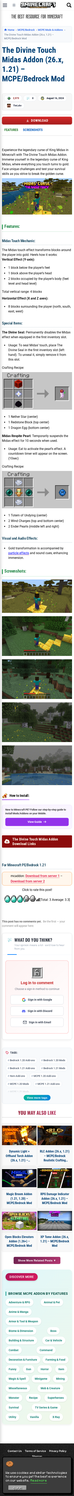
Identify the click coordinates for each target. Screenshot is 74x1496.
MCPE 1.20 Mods (19, 1083)
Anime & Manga (18, 1311)
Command (46, 1350)
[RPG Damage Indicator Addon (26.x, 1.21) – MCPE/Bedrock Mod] (54, 1178)
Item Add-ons (17, 1075)
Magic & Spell (17, 1378)
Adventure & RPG (19, 1302)
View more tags (37, 1097)
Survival (14, 1407)
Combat (14, 1350)
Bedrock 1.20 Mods (54, 1060)
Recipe (33, 1397)
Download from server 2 (28, 881)
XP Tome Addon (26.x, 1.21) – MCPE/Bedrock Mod (54, 1241)
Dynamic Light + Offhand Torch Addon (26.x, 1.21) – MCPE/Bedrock (19, 1156)
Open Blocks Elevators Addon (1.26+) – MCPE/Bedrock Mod (19, 1241)
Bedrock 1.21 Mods (54, 1068)
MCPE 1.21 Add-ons (48, 1083)
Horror (45, 1369)
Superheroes (56, 1397)
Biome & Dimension (21, 1330)
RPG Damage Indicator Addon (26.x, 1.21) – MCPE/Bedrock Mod (54, 1198)
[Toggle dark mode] (14, 5)
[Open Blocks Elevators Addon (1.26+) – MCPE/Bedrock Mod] (19, 1221)
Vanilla (34, 1417)
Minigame (41, 1378)
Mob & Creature (50, 1388)
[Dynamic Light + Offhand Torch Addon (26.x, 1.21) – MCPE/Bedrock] (19, 1135)
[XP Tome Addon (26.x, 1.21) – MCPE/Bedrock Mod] (54, 1221)
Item (61, 1369)
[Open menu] (5, 5)
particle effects (18, 553)
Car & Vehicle (53, 1340)
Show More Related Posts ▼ (37, 1260)
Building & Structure (21, 1340)
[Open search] (69, 5)
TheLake (17, 105)
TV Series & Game (46, 1407)
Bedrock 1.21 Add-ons (22, 1068)
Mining (60, 1378)
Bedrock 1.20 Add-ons (22, 1060)
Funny (12, 1369)
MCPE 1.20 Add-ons (45, 1075)
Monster (14, 1397)
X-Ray (56, 1417)
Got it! (17, 1488)
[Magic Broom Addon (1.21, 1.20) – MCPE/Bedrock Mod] (19, 1178)
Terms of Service (35, 1451)
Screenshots (33, 130)
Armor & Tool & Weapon (23, 1321)
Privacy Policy (58, 1451)
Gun (28, 1369)
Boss (53, 1330)
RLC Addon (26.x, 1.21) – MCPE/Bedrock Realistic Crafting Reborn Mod (54, 1156)
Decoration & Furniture (23, 1359)
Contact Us (15, 1451)
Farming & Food (55, 1359)
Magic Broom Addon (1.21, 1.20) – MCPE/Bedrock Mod (19, 1198)
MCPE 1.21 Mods (19, 1091)
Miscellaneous (18, 1388)
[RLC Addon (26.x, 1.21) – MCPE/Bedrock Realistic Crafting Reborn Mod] (54, 1135)
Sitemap (37, 1456)
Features (11, 130)
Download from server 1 (42, 876)
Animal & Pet (52, 1302)
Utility (12, 1417)
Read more (39, 1480)
